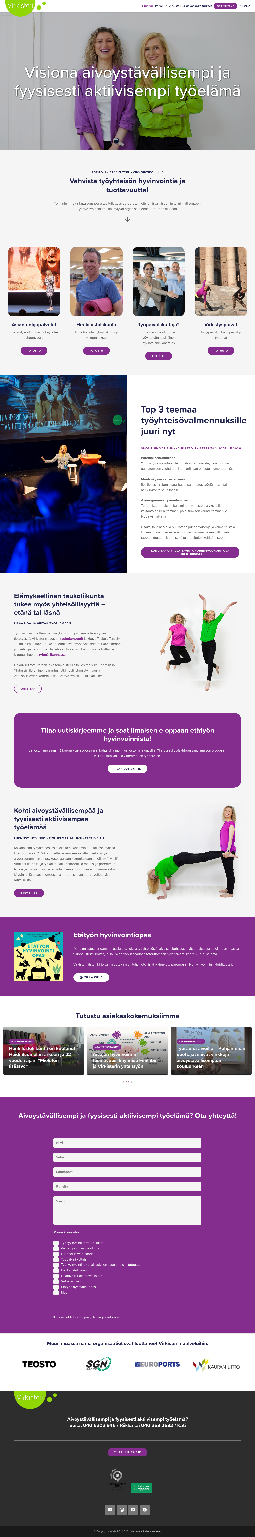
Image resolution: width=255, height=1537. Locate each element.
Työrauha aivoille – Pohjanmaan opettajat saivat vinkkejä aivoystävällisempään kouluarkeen (127, 1057)
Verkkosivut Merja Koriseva (146, 1531)
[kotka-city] (216, 1364)
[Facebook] (145, 1510)
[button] (124, 1082)
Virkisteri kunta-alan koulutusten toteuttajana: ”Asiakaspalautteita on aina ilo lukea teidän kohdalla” (209, 1057)
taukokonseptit (71, 638)
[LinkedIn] (133, 1510)
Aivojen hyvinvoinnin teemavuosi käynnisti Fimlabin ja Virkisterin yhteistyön (41, 1060)
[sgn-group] (38, 1364)
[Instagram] (122, 1510)
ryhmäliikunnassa (52, 654)
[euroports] (98, 1364)
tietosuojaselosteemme (106, 1317)
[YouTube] (110, 1510)
